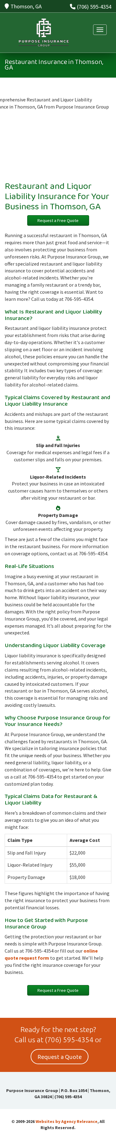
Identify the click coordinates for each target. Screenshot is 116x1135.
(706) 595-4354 (94, 6)
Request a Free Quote (58, 220)
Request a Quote (59, 1057)
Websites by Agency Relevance (66, 1121)
